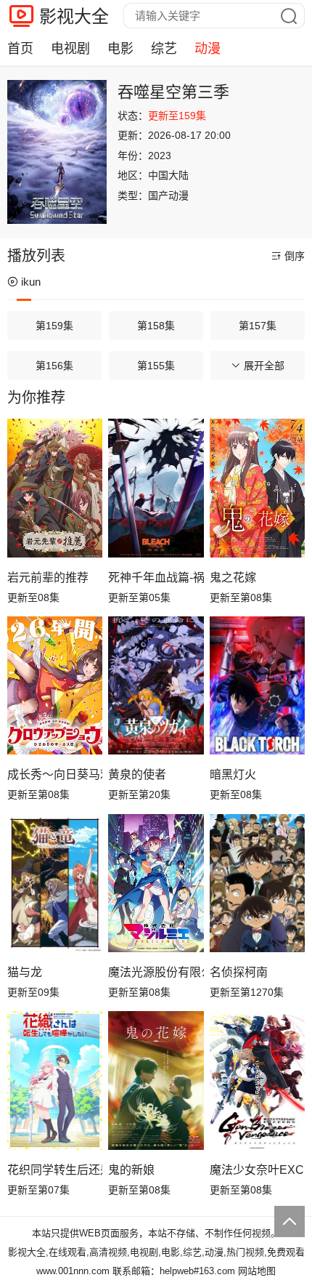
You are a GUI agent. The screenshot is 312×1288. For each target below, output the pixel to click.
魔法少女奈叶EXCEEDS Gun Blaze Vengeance (257, 1170)
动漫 (207, 48)
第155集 (156, 365)
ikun (31, 281)
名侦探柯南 (239, 972)
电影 (120, 48)
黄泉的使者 (137, 774)
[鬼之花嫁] (257, 488)
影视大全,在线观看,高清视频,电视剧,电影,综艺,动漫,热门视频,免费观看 (156, 1252)
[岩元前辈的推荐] (54, 488)
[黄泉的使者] (155, 685)
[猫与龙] (54, 883)
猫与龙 (24, 972)
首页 (20, 48)
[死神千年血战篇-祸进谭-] (155, 488)
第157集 (257, 325)
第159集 (54, 325)
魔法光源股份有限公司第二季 (155, 972)
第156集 (54, 365)
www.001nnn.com (73, 1270)
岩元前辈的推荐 (48, 577)
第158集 (156, 325)
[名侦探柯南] (257, 883)
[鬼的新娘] (155, 1080)
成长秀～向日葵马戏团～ (54, 774)
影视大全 (74, 16)
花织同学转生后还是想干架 (54, 1170)
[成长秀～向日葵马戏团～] (54, 685)
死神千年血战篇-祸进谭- (155, 577)
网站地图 (257, 1270)
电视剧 (70, 48)
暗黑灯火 (233, 774)
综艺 (164, 48)
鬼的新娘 (131, 1170)
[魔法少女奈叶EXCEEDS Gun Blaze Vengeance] (257, 1080)
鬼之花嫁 (233, 577)
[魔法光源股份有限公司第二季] (155, 883)
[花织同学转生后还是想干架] (54, 1080)
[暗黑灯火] (257, 685)
